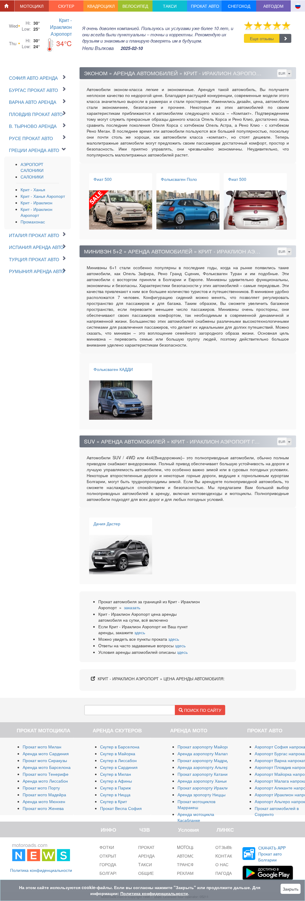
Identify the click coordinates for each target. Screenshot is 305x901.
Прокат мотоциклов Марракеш (196, 804)
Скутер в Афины (116, 781)
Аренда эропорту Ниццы (201, 794)
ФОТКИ (106, 847)
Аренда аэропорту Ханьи (202, 781)
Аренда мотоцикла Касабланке (196, 817)
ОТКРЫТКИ (110, 856)
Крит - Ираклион (36, 203)
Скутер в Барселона (119, 747)
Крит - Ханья (33, 189)
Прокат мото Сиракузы (45, 760)
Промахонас (33, 222)
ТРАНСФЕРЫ (190, 864)
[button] (32, 6)
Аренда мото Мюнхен (44, 801)
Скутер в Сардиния (119, 767)
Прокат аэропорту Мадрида (205, 760)
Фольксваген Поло (179, 179)
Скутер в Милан (115, 774)
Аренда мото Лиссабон (45, 781)
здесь (139, 632)
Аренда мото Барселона (47, 767)
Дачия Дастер (107, 524)
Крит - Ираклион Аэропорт (61, 27)
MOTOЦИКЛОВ (191, 847)
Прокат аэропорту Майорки (204, 747)
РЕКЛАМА (186, 873)
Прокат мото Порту (41, 788)
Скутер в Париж (115, 788)
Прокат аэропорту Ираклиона (206, 788)
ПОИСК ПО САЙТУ (202, 710)
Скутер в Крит (113, 801)
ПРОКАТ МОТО (153, 847)
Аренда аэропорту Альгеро (204, 767)
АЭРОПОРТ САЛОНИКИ (32, 167)
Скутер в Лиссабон (118, 760)
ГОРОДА (107, 864)
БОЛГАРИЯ (110, 873)
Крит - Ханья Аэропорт (43, 196)
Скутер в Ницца (115, 794)
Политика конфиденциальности (41, 870)
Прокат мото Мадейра (44, 794)
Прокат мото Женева (43, 808)
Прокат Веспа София (121, 808)
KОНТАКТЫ (226, 856)
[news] (41, 851)
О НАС (221, 864)
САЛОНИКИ (32, 177)
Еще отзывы (262, 38)
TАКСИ (145, 864)
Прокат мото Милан (42, 747)
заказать (132, 607)
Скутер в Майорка (117, 753)
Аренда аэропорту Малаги (203, 753)
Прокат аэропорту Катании (204, 774)
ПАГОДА (223, 873)
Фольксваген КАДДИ (113, 369)
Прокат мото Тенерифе (46, 774)
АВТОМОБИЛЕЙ (192, 856)
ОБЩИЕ (146, 873)
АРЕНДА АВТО (152, 856)
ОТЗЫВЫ (224, 847)
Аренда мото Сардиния (46, 753)
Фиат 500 (103, 179)
